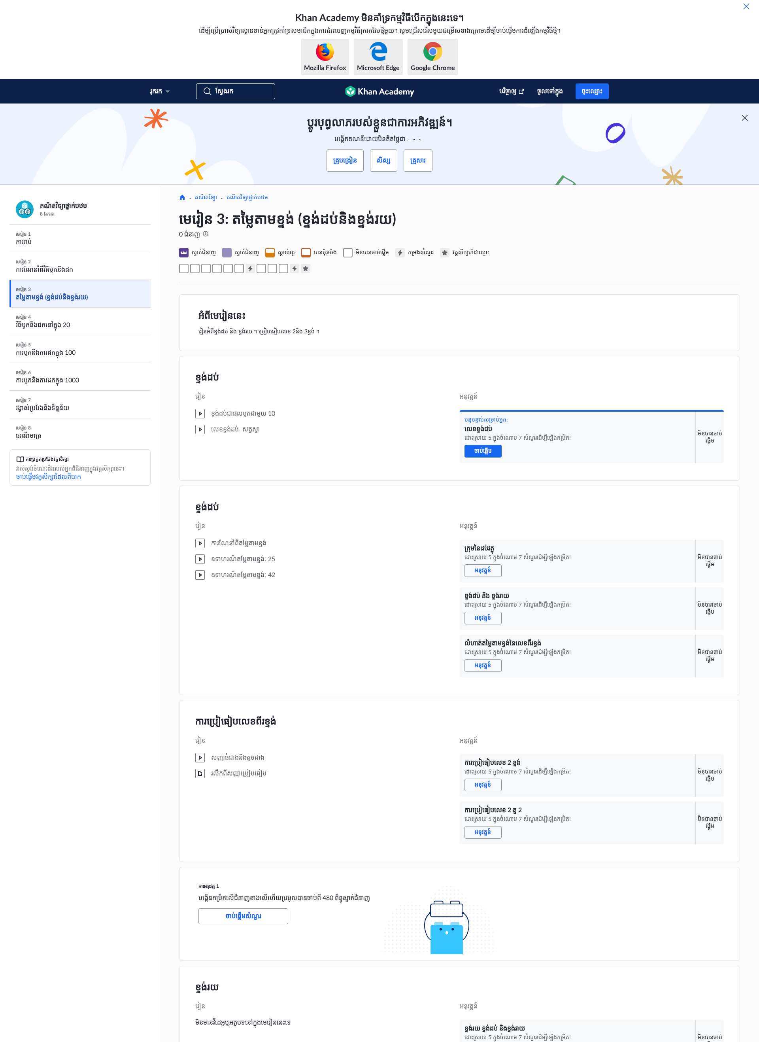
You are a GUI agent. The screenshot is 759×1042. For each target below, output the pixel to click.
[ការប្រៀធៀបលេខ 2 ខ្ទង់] (228, 268)
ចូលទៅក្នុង (550, 91)
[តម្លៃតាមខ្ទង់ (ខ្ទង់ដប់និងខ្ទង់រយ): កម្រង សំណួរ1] (250, 268)
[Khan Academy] (379, 91)
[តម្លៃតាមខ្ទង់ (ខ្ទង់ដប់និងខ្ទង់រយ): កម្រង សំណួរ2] (294, 268)
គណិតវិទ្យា (206, 197)
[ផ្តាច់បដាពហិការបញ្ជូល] (745, 118)
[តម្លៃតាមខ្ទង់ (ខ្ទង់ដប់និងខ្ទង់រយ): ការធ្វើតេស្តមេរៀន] (305, 268)
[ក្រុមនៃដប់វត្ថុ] (195, 268)
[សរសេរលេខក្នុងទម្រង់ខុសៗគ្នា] (272, 268)
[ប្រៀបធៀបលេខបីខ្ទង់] (283, 268)
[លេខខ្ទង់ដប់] (184, 268)
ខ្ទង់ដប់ (207, 377)
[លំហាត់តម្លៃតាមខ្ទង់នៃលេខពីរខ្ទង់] (217, 268)
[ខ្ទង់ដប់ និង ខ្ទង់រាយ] (206, 268)
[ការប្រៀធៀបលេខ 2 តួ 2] (239, 268)
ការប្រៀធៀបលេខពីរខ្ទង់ (235, 721)
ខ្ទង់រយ (207, 987)
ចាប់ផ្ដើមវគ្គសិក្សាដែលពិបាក (48, 477)
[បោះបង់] (746, 6)
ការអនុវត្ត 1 (208, 886)
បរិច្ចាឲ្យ (508, 91)
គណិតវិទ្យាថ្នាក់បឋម (247, 197)
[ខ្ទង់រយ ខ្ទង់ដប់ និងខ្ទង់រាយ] (261, 268)
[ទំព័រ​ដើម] (182, 198)
